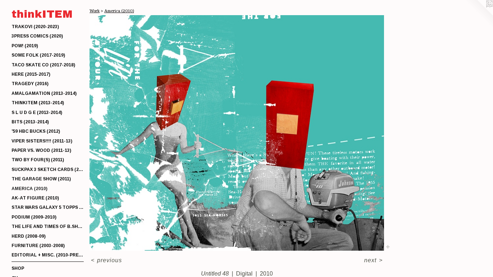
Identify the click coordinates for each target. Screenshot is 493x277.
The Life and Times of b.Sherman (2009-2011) (48, 226)
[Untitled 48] (237, 133)
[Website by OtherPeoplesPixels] (478, 14)
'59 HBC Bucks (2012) (36, 131)
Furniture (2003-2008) (38, 245)
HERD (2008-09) (28, 236)
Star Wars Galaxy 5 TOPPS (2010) (48, 207)
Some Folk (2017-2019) (38, 55)
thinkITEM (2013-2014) (38, 102)
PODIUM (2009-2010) (34, 217)
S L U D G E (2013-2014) (37, 112)
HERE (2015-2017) (31, 74)
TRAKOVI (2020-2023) (35, 26)
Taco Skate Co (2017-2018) (43, 64)
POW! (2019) (25, 45)
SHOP (18, 268)
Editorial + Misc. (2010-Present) (48, 255)
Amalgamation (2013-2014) (44, 93)
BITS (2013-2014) (30, 121)
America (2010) (29, 188)
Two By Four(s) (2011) (38, 159)
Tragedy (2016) (30, 83)
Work (95, 10)
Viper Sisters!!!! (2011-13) (42, 141)
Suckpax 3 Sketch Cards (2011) (48, 169)
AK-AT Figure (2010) (35, 198)
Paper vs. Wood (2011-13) (41, 150)
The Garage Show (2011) (41, 178)
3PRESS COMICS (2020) (37, 36)
